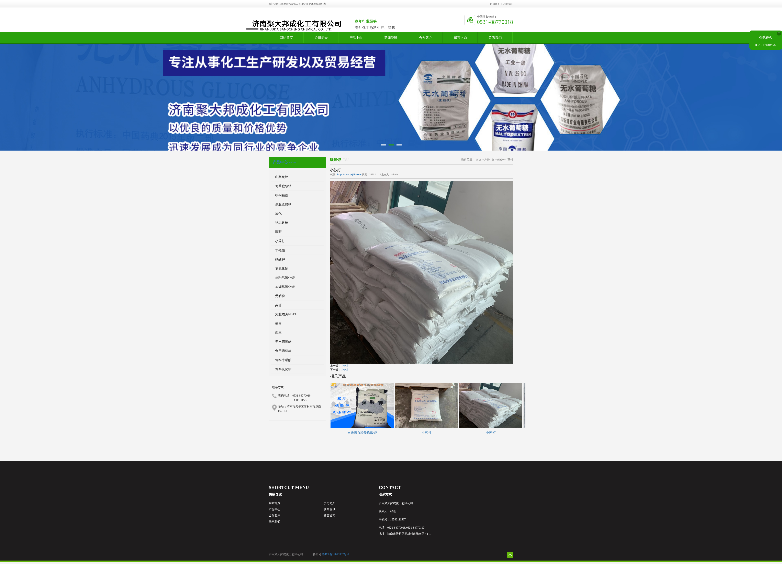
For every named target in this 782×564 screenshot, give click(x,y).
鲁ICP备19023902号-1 (335, 554)
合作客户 (425, 39)
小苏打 (345, 365)
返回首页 (495, 3)
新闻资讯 (390, 39)
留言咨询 (460, 39)
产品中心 (355, 39)
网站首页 (286, 39)
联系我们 (508, 3)
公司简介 (321, 39)
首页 (478, 159)
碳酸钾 (501, 159)
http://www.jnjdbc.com (349, 174)
